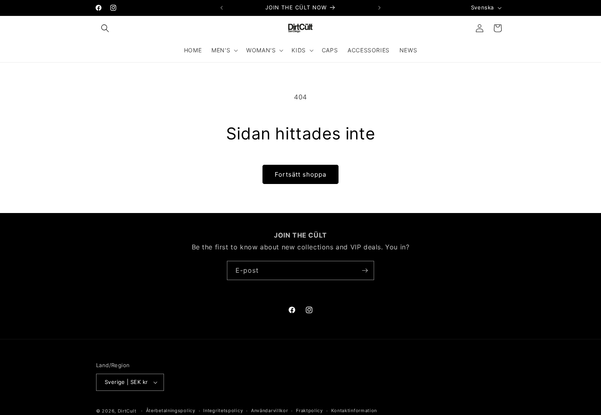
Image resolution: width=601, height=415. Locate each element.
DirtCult (127, 411)
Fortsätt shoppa (300, 174)
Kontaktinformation (354, 410)
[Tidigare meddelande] (222, 8)
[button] (105, 28)
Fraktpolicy (309, 410)
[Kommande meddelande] (379, 8)
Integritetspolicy (223, 410)
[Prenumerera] (365, 270)
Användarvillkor (269, 410)
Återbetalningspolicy (170, 410)
